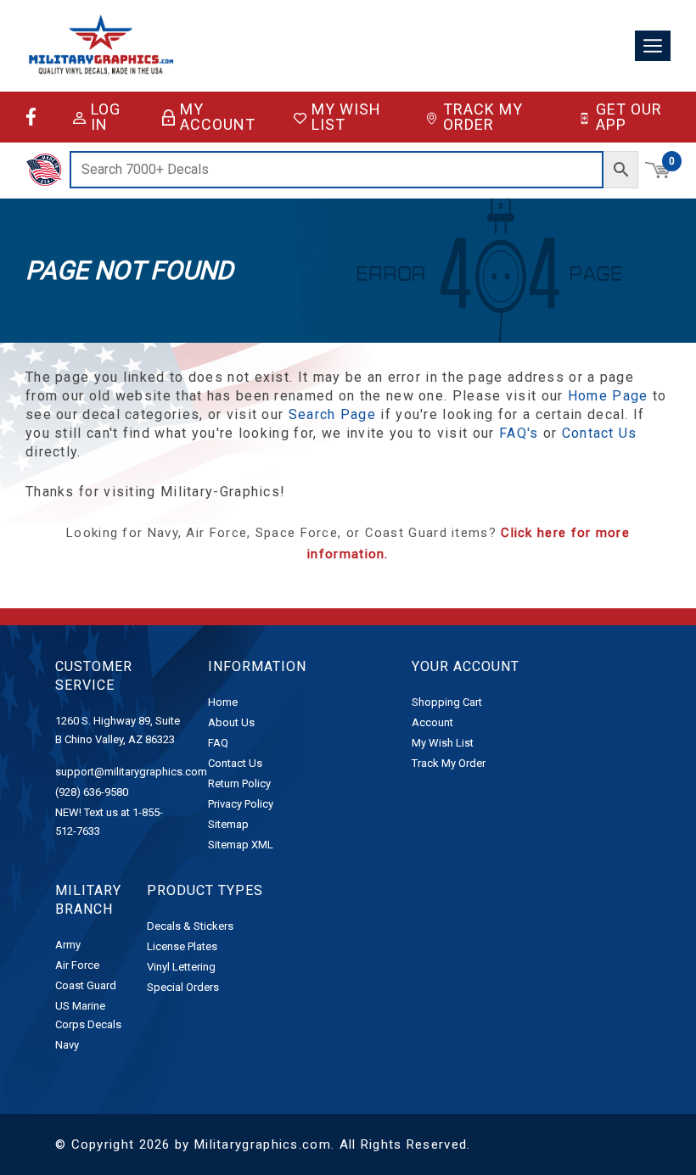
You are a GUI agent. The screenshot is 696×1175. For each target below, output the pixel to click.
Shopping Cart (447, 702)
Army (68, 944)
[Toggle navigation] (653, 46)
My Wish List (346, 117)
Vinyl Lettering (181, 966)
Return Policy (239, 783)
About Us (231, 722)
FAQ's (519, 433)
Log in (106, 117)
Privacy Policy (240, 803)
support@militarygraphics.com (131, 771)
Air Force (77, 965)
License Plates (182, 946)
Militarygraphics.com (262, 1144)
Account (432, 722)
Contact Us (599, 433)
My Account (217, 117)
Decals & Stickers (190, 926)
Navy (67, 1044)
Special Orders (183, 987)
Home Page (608, 396)
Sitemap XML (240, 844)
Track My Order (483, 117)
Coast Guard (85, 985)
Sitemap (228, 824)
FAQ (218, 742)
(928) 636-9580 (91, 792)
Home (223, 702)
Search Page (332, 414)
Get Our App (629, 117)
